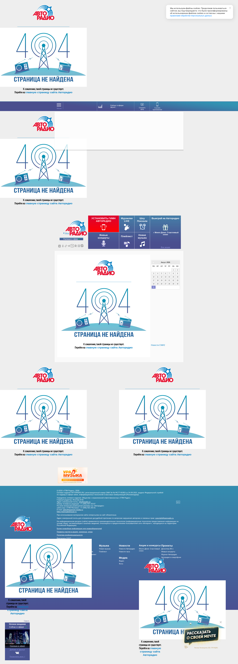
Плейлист (103, 552)
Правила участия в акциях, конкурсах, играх (75, 532)
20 (165, 280)
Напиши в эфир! (17, 646)
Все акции (165, 247)
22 (173, 280)
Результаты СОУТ (64, 538)
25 (157, 284)
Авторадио (171, 557)
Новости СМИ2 (158, 345)
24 (153, 284)
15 (173, 277)
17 (153, 280)
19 (161, 280)
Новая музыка (104, 549)
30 (177, 284)
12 (161, 277)
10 (153, 277)
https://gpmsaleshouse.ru (67, 512)
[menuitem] (109, 545)
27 (165, 284)
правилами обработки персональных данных (191, 16)
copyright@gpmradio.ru (164, 518)
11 (157, 277)
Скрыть (26, 621)
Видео (121, 561)
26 (161, 284)
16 (177, 277)
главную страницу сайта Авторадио (48, 92)
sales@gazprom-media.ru (73, 510)
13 (165, 277)
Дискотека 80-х (167, 549)
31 (153, 287)
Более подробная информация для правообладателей (79, 529)
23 (177, 280)
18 (157, 280)
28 (169, 284)
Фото (121, 564)
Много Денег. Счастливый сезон (166, 234)
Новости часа (124, 552)
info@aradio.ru (84, 502)
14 (169, 277)
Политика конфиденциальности (70, 535)
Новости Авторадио (127, 549)
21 (169, 280)
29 (173, 284)
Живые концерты (168, 552)
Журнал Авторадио (169, 554)
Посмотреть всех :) (17, 657)
